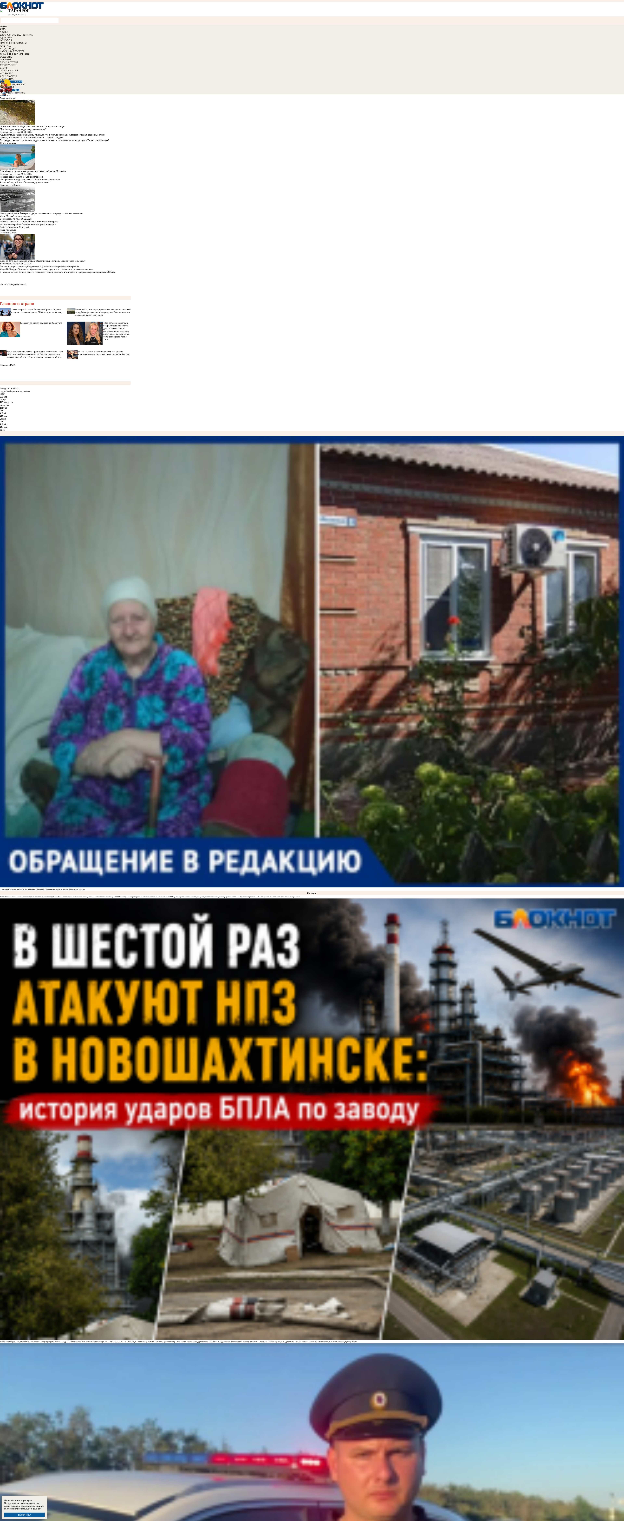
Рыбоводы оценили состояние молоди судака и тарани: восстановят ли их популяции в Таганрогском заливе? (54, 140)
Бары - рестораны (16, 93)
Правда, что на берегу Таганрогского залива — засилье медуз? (31, 137)
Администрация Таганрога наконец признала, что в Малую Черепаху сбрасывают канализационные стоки (52, 135)
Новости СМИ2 (7, 365)
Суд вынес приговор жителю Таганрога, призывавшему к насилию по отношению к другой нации (169, 1342)
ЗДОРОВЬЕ (6, 37)
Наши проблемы (8, 230)
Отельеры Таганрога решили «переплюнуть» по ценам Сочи (143, 897)
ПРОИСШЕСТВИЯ (9, 62)
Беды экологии (7, 98)
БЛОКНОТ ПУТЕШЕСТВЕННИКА (16, 35)
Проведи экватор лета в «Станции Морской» (22, 177)
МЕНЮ (3, 26)
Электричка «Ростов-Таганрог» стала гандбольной (280, 897)
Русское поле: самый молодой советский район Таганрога (29, 221)
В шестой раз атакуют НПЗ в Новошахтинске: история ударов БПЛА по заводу (35, 1342)
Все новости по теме (10, 132)
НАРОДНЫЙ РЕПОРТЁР (12, 51)
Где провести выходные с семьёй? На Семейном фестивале (30, 179)
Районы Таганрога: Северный (14, 227)
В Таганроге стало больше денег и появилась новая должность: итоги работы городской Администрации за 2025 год (58, 272)
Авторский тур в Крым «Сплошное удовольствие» (24, 182)
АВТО (3, 29)
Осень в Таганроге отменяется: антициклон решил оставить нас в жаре (86, 897)
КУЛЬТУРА (5, 46)
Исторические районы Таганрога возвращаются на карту (28, 224)
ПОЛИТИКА (6, 59)
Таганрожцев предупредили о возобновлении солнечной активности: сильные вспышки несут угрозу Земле (314, 1342)
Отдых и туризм (8, 143)
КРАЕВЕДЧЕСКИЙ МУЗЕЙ (13, 43)
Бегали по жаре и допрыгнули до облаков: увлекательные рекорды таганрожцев (39, 266)
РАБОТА (18, 82)
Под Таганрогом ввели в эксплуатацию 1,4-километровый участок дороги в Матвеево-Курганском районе (213, 897)
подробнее (25, 391)
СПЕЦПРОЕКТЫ (8, 65)
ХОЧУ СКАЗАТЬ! (8, 76)
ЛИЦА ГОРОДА (7, 48)
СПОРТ (3, 68)
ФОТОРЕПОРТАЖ (9, 70)
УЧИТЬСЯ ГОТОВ (16, 84)
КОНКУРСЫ (6, 40)
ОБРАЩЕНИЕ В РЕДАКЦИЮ (14, 54)
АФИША (4, 32)
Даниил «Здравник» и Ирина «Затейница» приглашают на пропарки (240, 1342)
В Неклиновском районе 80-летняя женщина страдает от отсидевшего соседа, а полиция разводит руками (42, 889)
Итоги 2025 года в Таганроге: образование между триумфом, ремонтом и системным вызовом (46, 269)
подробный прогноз (9, 391)
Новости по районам (10, 185)
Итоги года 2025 (8, 232)
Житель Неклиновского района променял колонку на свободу (28, 897)
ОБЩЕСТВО (6, 57)
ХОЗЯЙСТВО (6, 73)
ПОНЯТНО (24, 1514)
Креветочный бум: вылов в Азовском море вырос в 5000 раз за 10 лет (98, 1342)
